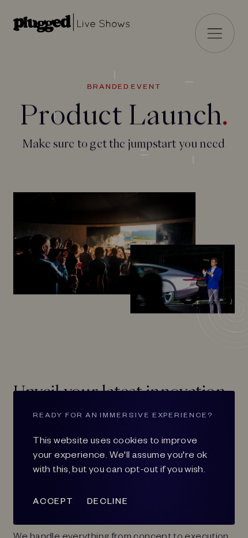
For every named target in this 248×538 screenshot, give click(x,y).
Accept (53, 500)
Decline (107, 500)
